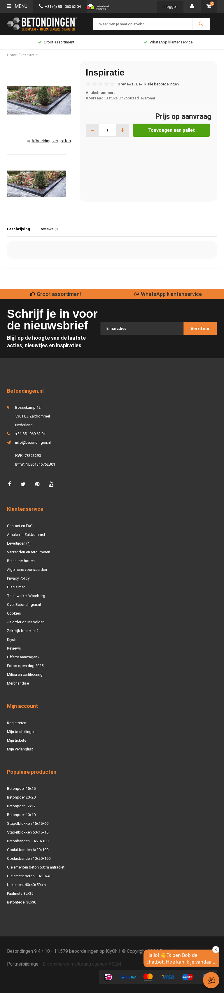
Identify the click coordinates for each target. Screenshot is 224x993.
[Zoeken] (201, 24)
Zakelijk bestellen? (22, 631)
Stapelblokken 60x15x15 (27, 832)
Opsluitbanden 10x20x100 (28, 858)
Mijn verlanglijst (20, 749)
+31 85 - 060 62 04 (30, 433)
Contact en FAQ (20, 526)
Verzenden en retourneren (28, 552)
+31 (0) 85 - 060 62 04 (63, 6)
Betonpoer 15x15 (21, 788)
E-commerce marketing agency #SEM (82, 964)
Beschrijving (18, 229)
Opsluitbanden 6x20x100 (27, 850)
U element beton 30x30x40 (29, 876)
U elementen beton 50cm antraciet (35, 867)
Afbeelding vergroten (51, 140)
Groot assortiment (59, 42)
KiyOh (112, 951)
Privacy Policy (18, 578)
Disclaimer (16, 587)
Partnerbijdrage (22, 964)
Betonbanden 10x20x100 (27, 841)
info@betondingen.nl (33, 442)
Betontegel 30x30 (21, 902)
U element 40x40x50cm (26, 885)
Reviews (49, 229)
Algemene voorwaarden (27, 569)
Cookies (14, 613)
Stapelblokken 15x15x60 (27, 823)
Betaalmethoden (21, 561)
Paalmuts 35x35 (20, 893)
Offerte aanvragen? (23, 657)
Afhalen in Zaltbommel (26, 534)
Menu (20, 6)
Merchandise (18, 683)
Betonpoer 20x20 (21, 797)
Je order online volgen (26, 622)
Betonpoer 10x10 (21, 815)
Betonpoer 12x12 (21, 806)
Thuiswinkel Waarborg (26, 596)
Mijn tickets (16, 740)
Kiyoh (11, 639)
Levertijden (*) (19, 543)
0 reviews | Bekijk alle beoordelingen (148, 84)
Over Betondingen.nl (24, 604)
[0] (208, 6)
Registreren (16, 723)
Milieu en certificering (25, 674)
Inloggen (170, 6)
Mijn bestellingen (21, 731)
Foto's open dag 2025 (25, 666)
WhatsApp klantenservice (171, 42)
